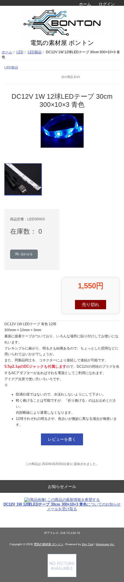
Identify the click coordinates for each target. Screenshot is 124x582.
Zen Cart (87, 544)
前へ (26, 77)
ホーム (85, 4)
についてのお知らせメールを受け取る (62, 506)
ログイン (107, 4)
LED (19, 52)
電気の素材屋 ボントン (48, 544)
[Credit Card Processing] (62, 576)
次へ (115, 77)
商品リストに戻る (13, 77)
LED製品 (35, 52)
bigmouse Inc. (105, 544)
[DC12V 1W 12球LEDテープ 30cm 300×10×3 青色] (23, 179)
